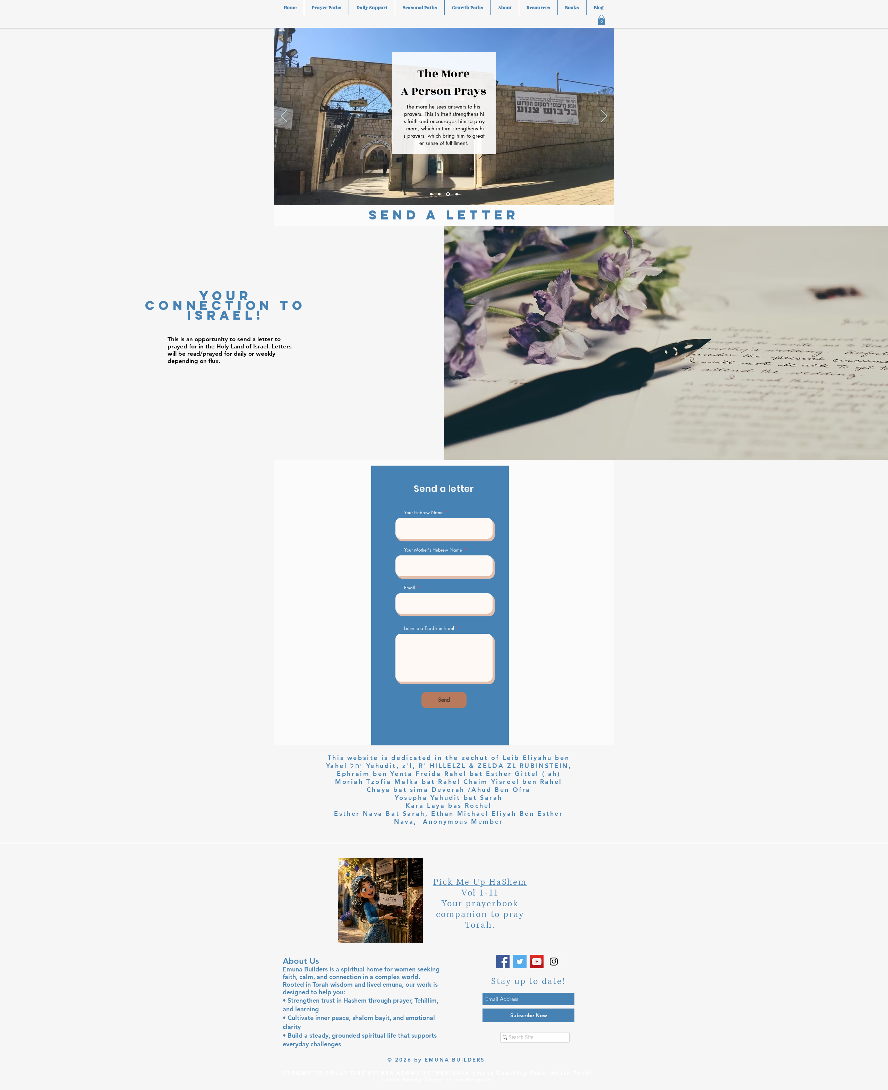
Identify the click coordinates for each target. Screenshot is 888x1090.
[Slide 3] (447, 194)
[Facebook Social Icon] (503, 961)
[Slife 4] (456, 194)
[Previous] (284, 116)
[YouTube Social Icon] (537, 961)
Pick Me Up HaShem (480, 882)
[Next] (604, 116)
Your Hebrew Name (424, 512)
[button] (601, 20)
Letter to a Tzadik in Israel (429, 628)
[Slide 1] (431, 194)
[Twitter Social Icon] (520, 961)
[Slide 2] (439, 194)
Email (409, 588)
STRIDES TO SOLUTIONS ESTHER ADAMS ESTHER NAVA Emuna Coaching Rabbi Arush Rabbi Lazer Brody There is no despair (437, 1076)
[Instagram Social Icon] (554, 961)
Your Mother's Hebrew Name (433, 550)
